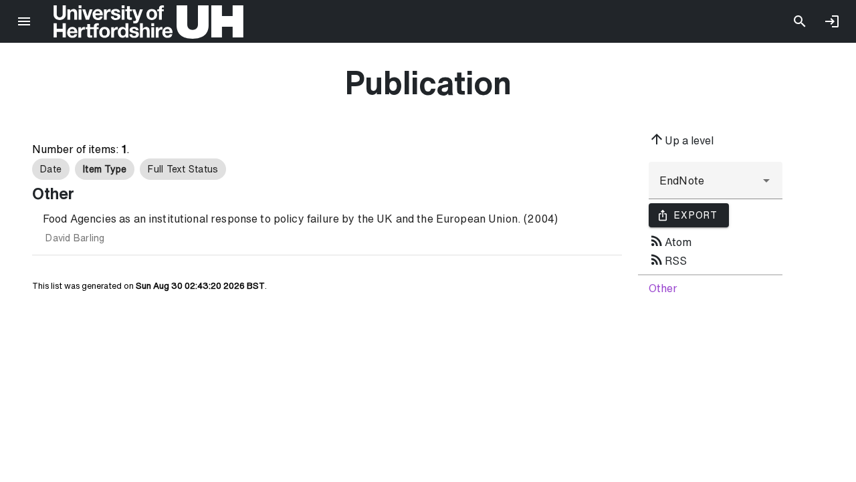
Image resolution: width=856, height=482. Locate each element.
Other (663, 288)
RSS (668, 259)
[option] (51, 169)
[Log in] (832, 21)
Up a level (681, 139)
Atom (670, 241)
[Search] (800, 21)
